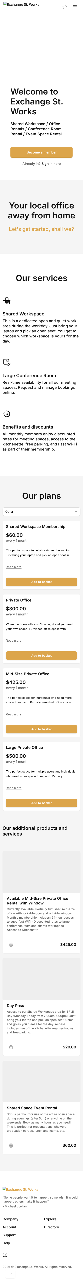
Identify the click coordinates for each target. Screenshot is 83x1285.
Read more (13, 567)
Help (6, 1243)
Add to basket (41, 582)
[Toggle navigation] (75, 7)
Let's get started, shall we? (41, 229)
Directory (51, 1227)
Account (9, 1227)
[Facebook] (5, 1255)
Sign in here (51, 164)
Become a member (42, 152)
